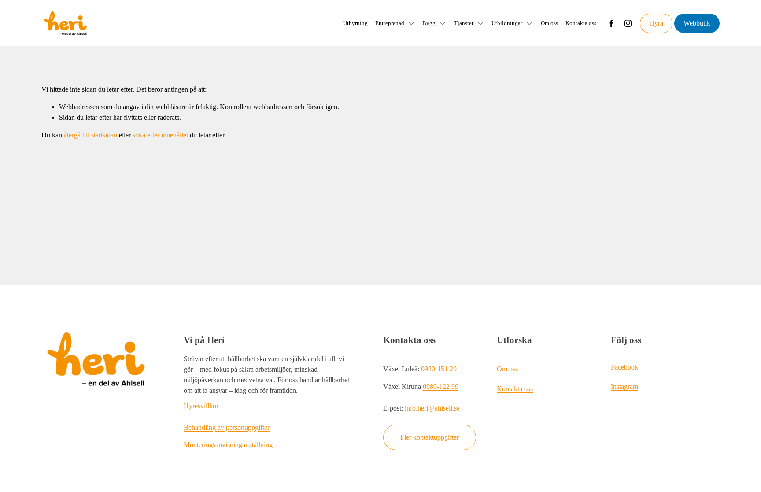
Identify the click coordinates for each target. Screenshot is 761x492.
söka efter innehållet (160, 135)
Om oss (549, 23)
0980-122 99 (440, 386)
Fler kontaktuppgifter (429, 437)
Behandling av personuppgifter (227, 427)
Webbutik (696, 23)
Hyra (656, 23)
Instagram (624, 386)
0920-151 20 (439, 369)
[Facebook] (611, 23)
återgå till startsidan (90, 135)
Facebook (624, 367)
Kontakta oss (580, 23)
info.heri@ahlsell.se (432, 408)
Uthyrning (355, 23)
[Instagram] (628, 23)
